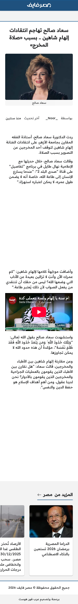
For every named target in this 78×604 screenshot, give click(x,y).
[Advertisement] (39, 226)
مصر (47, 494)
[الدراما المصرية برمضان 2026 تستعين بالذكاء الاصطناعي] (51, 540)
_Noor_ (52, 118)
